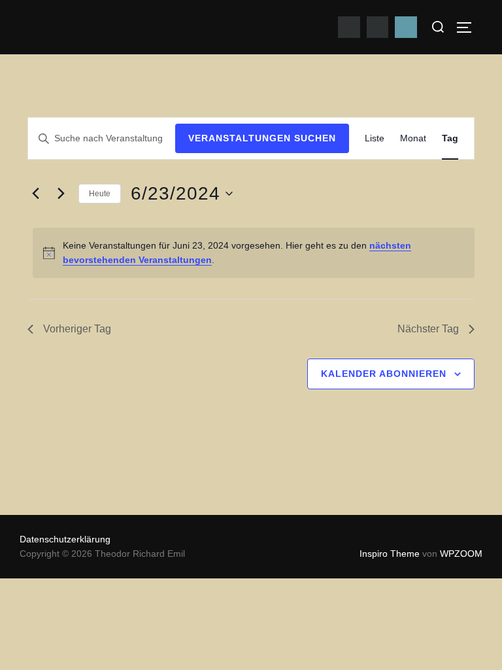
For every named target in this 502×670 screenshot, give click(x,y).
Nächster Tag (428, 328)
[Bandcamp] (406, 27)
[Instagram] (377, 27)
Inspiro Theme (390, 553)
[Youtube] (349, 27)
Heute (99, 193)
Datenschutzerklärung (65, 539)
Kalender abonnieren (383, 373)
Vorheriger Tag (77, 328)
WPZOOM (461, 553)
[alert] (254, 253)
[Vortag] (35, 194)
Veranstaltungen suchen (262, 138)
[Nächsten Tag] (61, 194)
